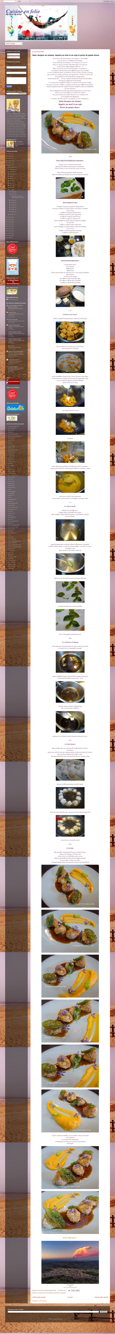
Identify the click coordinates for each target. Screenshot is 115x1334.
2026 (9, 154)
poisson (10, 529)
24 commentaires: (62, 1290)
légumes (10, 495)
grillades (10, 483)
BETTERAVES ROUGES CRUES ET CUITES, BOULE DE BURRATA (16, 369)
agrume (10, 430)
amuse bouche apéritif (13, 436)
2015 (9, 228)
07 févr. (13, 207)
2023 (9, 160)
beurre (9, 444)
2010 (9, 237)
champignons (11, 450)
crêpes (9, 460)
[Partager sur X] (75, 1290)
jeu (8, 489)
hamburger (10, 487)
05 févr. (13, 209)
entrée (9, 469)
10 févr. (13, 205)
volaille (10, 568)
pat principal (11, 517)
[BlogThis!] (74, 1290)
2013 (9, 233)
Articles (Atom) (43, 1301)
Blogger (64, 1319)
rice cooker (10, 550)
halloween (10, 485)
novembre (12, 169)
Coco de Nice (19, 142)
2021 (9, 165)
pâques (51, 1293)
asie (37, 1293)
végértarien (10, 564)
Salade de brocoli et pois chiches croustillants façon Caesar (15, 361)
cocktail (10, 454)
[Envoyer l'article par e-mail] (69, 1290)
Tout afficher (24, 374)
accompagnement (12, 426)
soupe (9, 558)
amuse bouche (11, 434)
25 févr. (13, 194)
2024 (9, 158)
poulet (9, 531)
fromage (10, 471)
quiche (9, 537)
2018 (9, 222)
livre (9, 497)
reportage (10, 548)
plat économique (12, 525)
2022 (9, 163)
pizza (9, 523)
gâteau (9, 477)
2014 (9, 231)
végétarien (10, 566)
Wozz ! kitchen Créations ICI (84, 74)
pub (9, 535)
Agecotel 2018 (11, 428)
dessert (9, 465)
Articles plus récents (39, 1297)
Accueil (70, 1297)
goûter (9, 481)
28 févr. (13, 192)
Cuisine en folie (23, 10)
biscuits (10, 446)
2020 (9, 217)
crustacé (40, 1293)
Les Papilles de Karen (13, 359)
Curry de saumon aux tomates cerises (16, 321)
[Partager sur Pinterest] (79, 1290)
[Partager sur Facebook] (77, 1290)
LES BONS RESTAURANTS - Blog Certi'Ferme (15, 306)
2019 (9, 219)
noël (9, 511)
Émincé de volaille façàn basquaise (15, 308)
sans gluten (63, 1293)
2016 (9, 226)
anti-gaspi (10, 438)
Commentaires (12, 57)
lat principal (11, 491)
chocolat (10, 452)
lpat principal (11, 499)
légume (10, 493)
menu (9, 501)
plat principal (56, 1293)
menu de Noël (11, 503)
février (11, 190)
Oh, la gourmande (13, 319)
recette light (11, 539)
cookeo (10, 458)
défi (9, 463)
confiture (10, 456)
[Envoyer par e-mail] (72, 1290)
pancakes (10, 513)
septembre (12, 174)
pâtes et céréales (12, 521)
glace (9, 479)
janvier (11, 214)
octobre (12, 171)
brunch (9, 448)
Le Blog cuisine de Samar (14, 332)
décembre (12, 167)
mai (11, 183)
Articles (11, 54)
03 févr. (13, 211)
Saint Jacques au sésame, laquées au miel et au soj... (18, 196)
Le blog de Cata (12, 312)
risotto (9, 552)
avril (11, 185)
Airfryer (10, 432)
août (11, 176)
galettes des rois (12, 475)
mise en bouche (11, 507)
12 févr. (13, 202)
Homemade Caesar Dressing (14, 347)
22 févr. (13, 200)
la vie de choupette (13, 366)
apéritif (9, 440)
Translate (17, 46)
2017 (9, 224)
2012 (9, 235)
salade (9, 554)
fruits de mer (46, 1293)
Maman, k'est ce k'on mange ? (16, 351)
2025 (9, 156)
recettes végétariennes (13, 547)
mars (11, 187)
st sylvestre (10, 560)
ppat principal (11, 533)
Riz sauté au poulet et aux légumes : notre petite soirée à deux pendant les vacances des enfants (16, 354)
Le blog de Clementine (14, 325)
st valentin (10, 562)
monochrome (11, 509)
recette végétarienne (13, 541)
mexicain (10, 505)
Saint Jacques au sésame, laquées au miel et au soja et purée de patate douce (65, 55)
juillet (11, 178)
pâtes (9, 519)
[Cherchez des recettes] (12, 299)
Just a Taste (11, 346)
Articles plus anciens (101, 1297)
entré (9, 467)
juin (11, 181)
